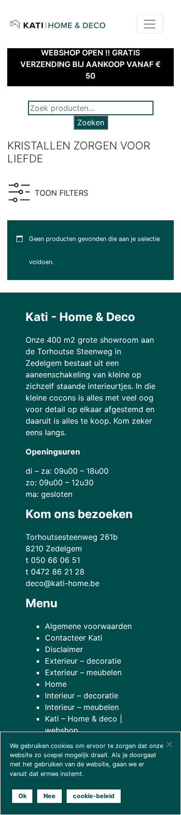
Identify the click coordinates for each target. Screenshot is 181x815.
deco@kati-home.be (62, 583)
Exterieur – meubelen (83, 672)
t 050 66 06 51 (53, 560)
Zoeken (90, 122)
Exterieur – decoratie (83, 661)
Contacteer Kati (73, 637)
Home (56, 684)
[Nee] (169, 744)
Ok (22, 796)
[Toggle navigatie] (149, 24)
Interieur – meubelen (82, 707)
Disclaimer (64, 649)
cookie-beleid (93, 796)
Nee (49, 796)
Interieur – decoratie (81, 695)
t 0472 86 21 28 (55, 571)
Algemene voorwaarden (88, 626)
